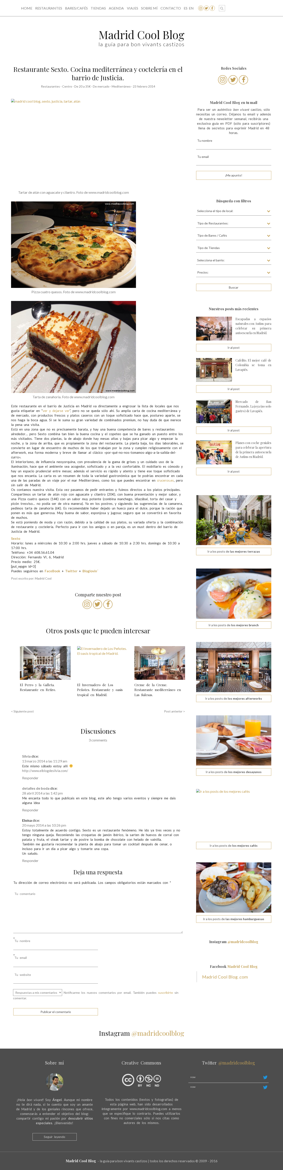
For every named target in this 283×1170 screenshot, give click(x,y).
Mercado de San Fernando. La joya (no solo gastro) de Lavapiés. (253, 406)
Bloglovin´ (90, 571)
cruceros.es (165, 480)
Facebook (234, 966)
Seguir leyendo (54, 1137)
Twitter (71, 571)
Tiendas (98, 8)
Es (185, 8)
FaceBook (52, 571)
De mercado (101, 86)
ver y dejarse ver (56, 411)
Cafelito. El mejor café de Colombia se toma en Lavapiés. (253, 365)
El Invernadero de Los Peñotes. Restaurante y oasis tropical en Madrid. (100, 690)
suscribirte (165, 992)
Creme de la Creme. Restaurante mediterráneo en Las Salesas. (157, 690)
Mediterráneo (121, 86)
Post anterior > (174, 711)
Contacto (171, 8)
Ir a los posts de (233, 551)
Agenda (116, 8)
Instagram (233, 941)
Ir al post (234, 347)
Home (26, 8)
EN (191, 8)
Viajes (132, 8)
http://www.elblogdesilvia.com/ (45, 771)
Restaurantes (48, 8)
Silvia (26, 756)
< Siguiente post (22, 711)
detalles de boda (36, 788)
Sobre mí (149, 8)
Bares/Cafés (76, 8)
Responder (30, 778)
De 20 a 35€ (82, 86)
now (192, 1077)
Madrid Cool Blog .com (225, 976)
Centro (67, 86)
